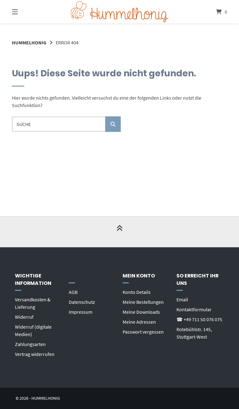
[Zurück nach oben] (119, 231)
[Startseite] (119, 11)
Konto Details (137, 292)
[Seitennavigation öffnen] (26, 11)
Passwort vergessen (143, 332)
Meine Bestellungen (143, 302)
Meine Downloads (141, 312)
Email (182, 299)
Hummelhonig (29, 42)
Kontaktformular (194, 309)
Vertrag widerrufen (34, 354)
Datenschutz (82, 302)
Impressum (80, 312)
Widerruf (24, 317)
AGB (73, 292)
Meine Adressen (139, 322)
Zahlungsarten (30, 344)
